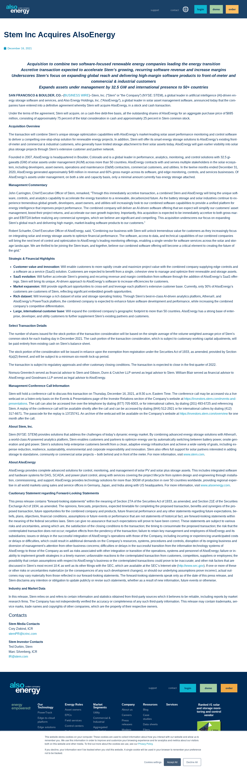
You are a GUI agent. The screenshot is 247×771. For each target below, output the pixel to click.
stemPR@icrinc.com (23, 633)
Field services (73, 720)
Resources (150, 704)
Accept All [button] (172, 762)
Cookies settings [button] (153, 762)
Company (128, 704)
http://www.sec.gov (191, 565)
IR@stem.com (18, 656)
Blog (145, 709)
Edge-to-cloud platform (46, 719)
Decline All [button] (192, 762)
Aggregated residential (100, 729)
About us (127, 709)
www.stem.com (194, 454)
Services (172, 704)
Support (155, 10)
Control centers (74, 725)
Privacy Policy (145, 743)
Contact (175, 10)
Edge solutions (47, 727)
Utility (96, 712)
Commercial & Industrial (101, 719)
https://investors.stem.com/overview (204, 413)
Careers (127, 715)
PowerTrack (45, 712)
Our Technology (45, 706)
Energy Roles (74, 704)
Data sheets (150, 724)
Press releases (127, 722)
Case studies (147, 716)
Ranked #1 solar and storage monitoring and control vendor (209, 710)
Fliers (146, 729)
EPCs (68, 715)
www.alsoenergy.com (215, 485)
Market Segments (100, 706)
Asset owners (73, 709)
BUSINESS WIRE (76, 95)
